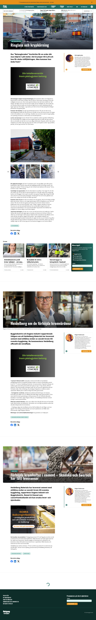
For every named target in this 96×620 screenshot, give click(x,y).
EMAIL (73, 263)
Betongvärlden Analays (80, 260)
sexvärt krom (26, 553)
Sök (77, 6)
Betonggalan (84, 6)
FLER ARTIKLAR (87, 11)
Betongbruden (14, 225)
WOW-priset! (70, 6)
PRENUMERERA (76, 269)
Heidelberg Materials (16, 553)
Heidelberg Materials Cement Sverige (19, 417)
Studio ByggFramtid (29, 6)
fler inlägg (85, 69)
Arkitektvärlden (78, 258)
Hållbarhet (15, 611)
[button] (33, 146)
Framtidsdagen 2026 (42, 6)
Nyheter (14, 319)
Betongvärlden (16, 41)
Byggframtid (77, 254)
